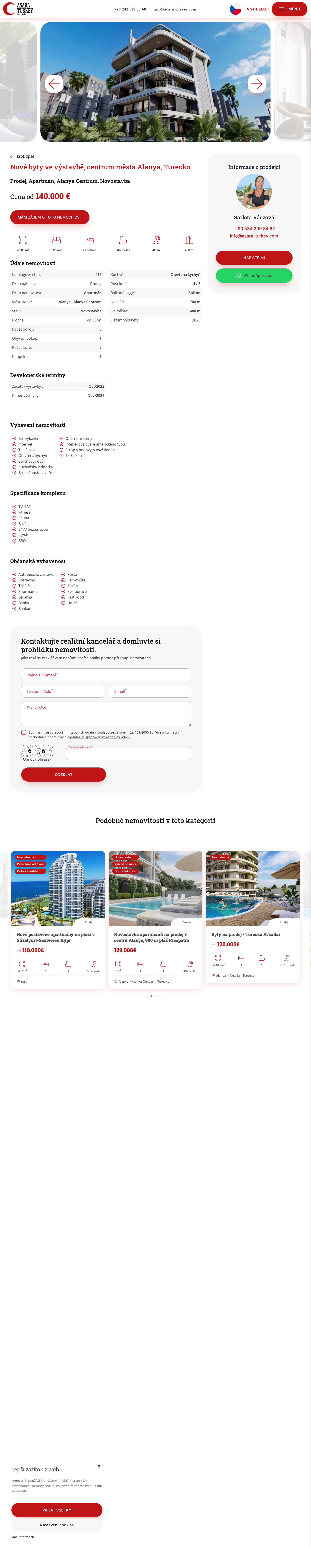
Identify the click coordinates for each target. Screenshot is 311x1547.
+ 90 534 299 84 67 (254, 228)
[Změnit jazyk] (235, 9)
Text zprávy (36, 707)
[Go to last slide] (54, 84)
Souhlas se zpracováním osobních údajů (99, 737)
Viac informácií (22, 1537)
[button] (56, 1510)
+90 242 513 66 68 (130, 9)
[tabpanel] (58, 920)
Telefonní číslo (39, 691)
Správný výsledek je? (80, 747)
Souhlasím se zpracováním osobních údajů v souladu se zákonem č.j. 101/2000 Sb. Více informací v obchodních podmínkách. (104, 734)
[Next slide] (257, 84)
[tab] (151, 996)
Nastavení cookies (57, 1525)
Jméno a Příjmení (41, 675)
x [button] (99, 1466)
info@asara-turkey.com (175, 9)
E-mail (119, 691)
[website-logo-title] (28, 9)
